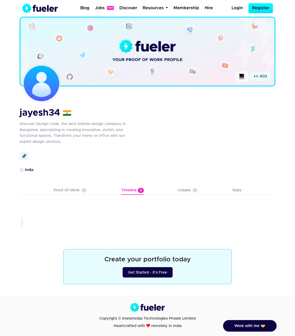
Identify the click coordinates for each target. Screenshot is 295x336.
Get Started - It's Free (147, 272)
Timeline (131, 190)
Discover (128, 8)
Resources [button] (154, 8)
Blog (84, 8)
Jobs (104, 8)
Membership (186, 8)
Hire (209, 8)
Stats (236, 190)
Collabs (187, 190)
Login (237, 8)
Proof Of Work (69, 190)
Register (260, 8)
